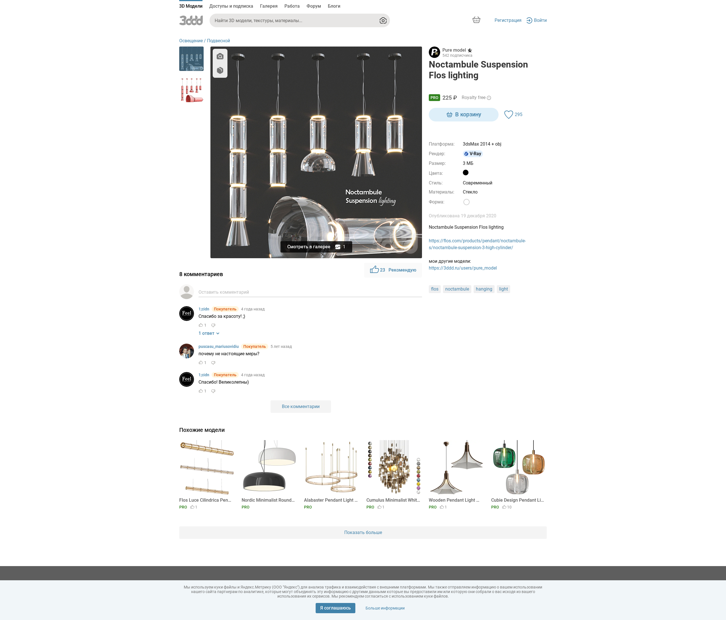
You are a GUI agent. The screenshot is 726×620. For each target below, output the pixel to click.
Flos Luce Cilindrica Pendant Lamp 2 (206, 500)
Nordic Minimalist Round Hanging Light (268, 500)
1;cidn (204, 309)
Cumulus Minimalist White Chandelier (393, 500)
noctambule (457, 289)
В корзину (468, 114)
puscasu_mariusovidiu (219, 346)
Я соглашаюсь (335, 608)
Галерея (269, 6)
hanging (484, 289)
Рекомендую (398, 270)
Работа (292, 6)
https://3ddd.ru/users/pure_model (463, 268)
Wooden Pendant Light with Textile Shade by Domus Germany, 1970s (455, 500)
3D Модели (190, 6)
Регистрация (508, 20)
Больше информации (385, 608)
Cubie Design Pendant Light (518, 500)
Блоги (334, 6)
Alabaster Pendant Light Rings (331, 500)
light (503, 289)
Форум (314, 6)
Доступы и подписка (231, 6)
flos (434, 289)
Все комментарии (301, 406)
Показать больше (363, 532)
